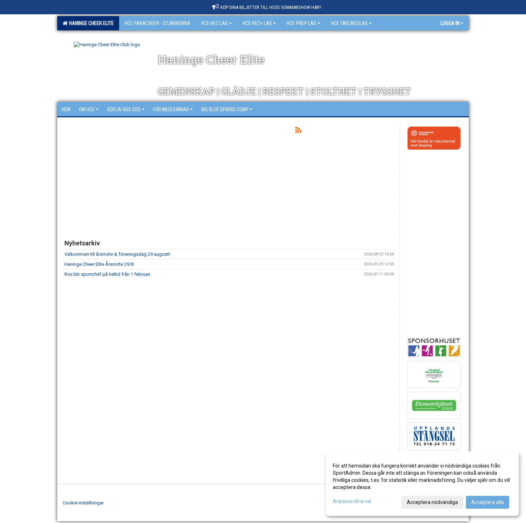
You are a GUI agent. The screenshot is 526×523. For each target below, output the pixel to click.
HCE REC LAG (214, 23)
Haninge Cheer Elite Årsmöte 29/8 (98, 264)
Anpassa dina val (352, 501)
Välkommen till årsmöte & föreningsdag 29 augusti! (117, 254)
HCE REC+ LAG (257, 23)
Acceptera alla (487, 502)
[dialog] (422, 483)
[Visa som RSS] (298, 131)
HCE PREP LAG (301, 23)
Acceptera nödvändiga (432, 502)
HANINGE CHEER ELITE (90, 23)
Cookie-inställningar (83, 502)
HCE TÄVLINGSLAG (349, 23)
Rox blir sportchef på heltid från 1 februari (107, 274)
